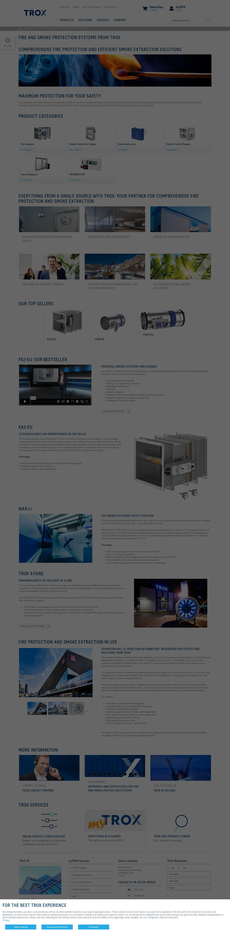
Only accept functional (57, 927)
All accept (93, 927)
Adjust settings (21, 927)
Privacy (6, 920)
